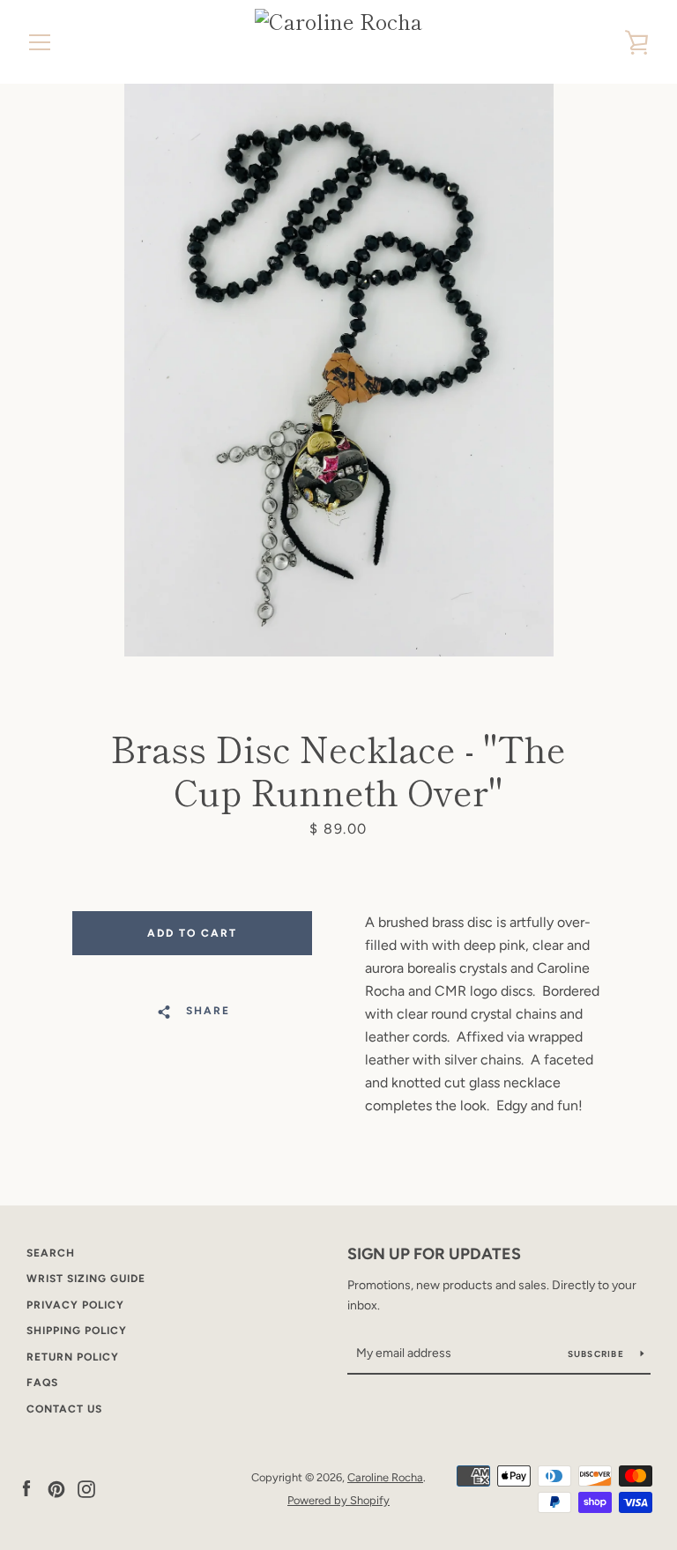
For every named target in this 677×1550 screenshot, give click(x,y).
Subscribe (598, 1354)
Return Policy (72, 1357)
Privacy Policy (75, 1305)
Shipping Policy (76, 1330)
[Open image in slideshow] (339, 370)
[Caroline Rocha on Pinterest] (56, 1488)
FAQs (42, 1382)
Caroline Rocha (385, 1477)
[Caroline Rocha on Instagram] (86, 1488)
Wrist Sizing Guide (85, 1278)
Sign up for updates (434, 1254)
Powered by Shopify (338, 1500)
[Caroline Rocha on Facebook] (26, 1488)
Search (50, 1253)
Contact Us (64, 1409)
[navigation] (40, 42)
